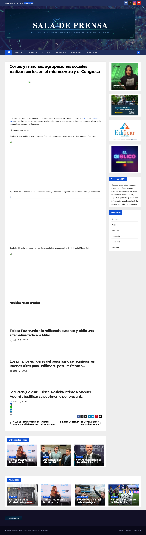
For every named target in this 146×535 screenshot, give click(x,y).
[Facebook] (56, 402)
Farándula (76, 52)
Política (32, 52)
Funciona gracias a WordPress (15, 530)
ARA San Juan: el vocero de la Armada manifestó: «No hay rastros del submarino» (34, 423)
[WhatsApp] (56, 407)
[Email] (56, 413)
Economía (61, 52)
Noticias (19, 52)
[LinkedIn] (56, 410)
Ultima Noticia (82, 496)
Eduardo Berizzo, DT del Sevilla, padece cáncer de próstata (79, 423)
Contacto (128, 530)
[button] (135, 52)
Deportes (47, 52)
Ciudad (86, 118)
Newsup (34, 530)
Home (121, 530)
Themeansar (44, 530)
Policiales (91, 52)
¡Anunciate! (137, 530)
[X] (56, 405)
